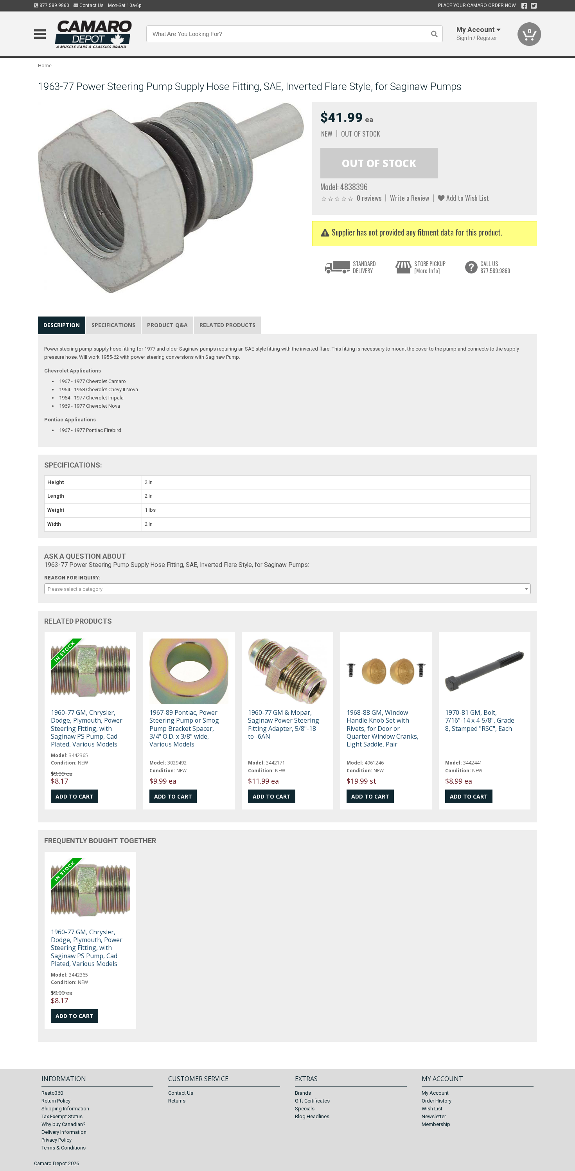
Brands (303, 1093)
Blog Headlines (312, 1116)
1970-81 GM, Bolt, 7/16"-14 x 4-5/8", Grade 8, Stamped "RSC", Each (479, 720)
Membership (436, 1124)
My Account (435, 1093)
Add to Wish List (467, 197)
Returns (176, 1101)
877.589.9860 (53, 5)
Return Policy (55, 1101)
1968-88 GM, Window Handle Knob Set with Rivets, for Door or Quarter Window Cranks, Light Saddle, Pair (383, 728)
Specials (304, 1109)
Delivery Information (63, 1132)
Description (61, 325)
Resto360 (52, 1093)
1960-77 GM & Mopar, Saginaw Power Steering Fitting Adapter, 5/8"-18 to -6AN (283, 724)
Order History (436, 1101)
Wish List (432, 1109)
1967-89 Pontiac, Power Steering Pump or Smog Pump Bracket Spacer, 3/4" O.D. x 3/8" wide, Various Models (184, 728)
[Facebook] (524, 6)
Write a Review (409, 197)
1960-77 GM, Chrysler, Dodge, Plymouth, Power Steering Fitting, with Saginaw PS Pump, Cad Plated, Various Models (86, 728)
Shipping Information (65, 1109)
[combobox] (287, 588)
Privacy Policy (56, 1140)
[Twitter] (534, 6)
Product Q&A (167, 325)
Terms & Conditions (63, 1148)
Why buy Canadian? (63, 1124)
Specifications (113, 325)
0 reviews (369, 197)
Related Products (227, 325)
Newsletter (434, 1116)
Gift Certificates (312, 1101)
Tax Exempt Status (62, 1116)
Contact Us (91, 5)
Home (45, 65)
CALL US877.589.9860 (495, 267)
